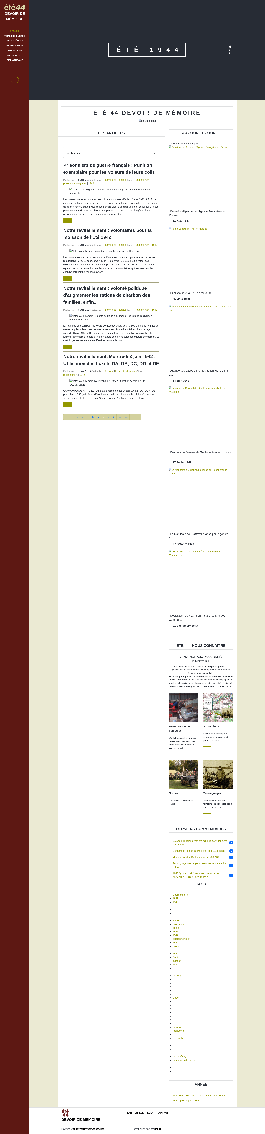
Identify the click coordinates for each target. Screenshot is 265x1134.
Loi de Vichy (179, 1056)
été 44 (158, 1129)
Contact (163, 1113)
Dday (176, 997)
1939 (175, 964)
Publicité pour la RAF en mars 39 (190, 293)
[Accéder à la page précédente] (72, 417)
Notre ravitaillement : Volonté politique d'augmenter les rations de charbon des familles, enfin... (106, 295)
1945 (175, 953)
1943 (175, 902)
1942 (91, 183)
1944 (175, 935)
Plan (129, 1113)
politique (177, 1027)
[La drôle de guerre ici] (218, 707)
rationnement (143, 180)
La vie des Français (115, 180)
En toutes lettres (88, 1129)
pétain (176, 928)
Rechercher (73, 153)
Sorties (176, 957)
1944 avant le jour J (214, 1095)
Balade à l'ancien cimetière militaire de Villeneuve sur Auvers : (200, 843)
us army (177, 975)
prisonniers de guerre (74, 183)
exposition (178, 924)
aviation (177, 961)
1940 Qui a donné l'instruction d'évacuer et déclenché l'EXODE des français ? (196, 875)
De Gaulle (178, 1038)
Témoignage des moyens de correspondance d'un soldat (200, 865)
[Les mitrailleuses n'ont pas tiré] (218, 774)
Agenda (109, 371)
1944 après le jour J (183, 1100)
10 (119, 417)
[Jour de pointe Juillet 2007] (184, 707)
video (176, 920)
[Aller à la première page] (66, 417)
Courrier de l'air (181, 894)
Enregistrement (145, 1113)
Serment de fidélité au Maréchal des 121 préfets (199, 851)
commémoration (181, 939)
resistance (178, 1030)
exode (176, 946)
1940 (175, 942)
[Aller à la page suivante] (132, 417)
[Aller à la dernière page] (138, 417)
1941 (175, 898)
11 (126, 417)
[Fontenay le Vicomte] (184, 774)
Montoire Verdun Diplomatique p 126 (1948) (196, 857)
